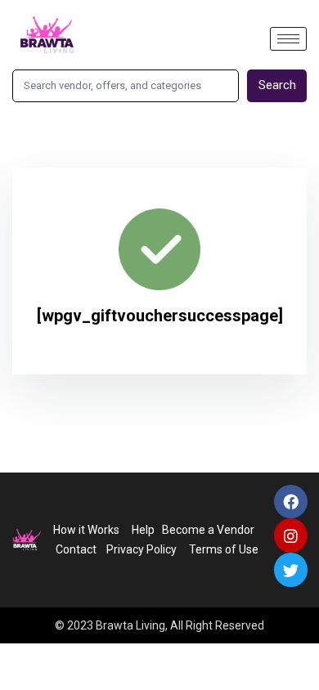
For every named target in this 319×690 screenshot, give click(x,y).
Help (143, 529)
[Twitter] (291, 570)
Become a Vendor (208, 529)
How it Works (86, 529)
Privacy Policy (139, 549)
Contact (76, 549)
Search (277, 85)
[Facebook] (291, 502)
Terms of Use (225, 549)
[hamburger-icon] (288, 39)
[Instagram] (291, 535)
